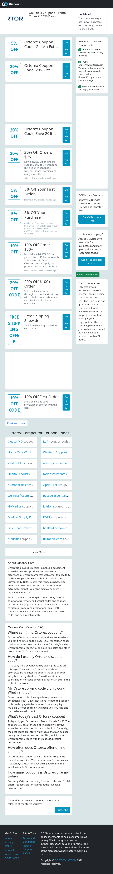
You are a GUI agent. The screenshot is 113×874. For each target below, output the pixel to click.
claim (99, 325)
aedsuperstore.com (66, 463)
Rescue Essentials (65, 496)
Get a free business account (92, 261)
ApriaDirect (60, 485)
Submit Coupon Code (87, 274)
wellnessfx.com (28, 496)
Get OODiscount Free (92, 219)
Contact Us (11, 850)
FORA (56, 517)
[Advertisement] (39, 102)
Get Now (66, 48)
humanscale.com (29, 485)
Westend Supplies (65, 452)
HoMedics (24, 506)
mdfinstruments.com (67, 474)
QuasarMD (25, 441)
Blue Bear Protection (32, 528)
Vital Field (24, 463)
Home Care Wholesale (33, 452)
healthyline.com (64, 528)
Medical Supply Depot (32, 517)
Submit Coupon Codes (27, 849)
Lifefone (58, 506)
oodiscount (12, 4)
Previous (12, 423)
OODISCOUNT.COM (66, 860)
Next (23, 423)
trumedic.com (62, 539)
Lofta (56, 441)
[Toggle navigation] (107, 4)
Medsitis (23, 539)
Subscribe (62, 810)
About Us (10, 838)
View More (39, 552)
